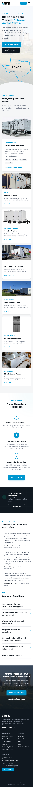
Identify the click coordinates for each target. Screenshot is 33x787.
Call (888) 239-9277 (16, 699)
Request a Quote (16, 693)
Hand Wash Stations (8, 749)
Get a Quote (8, 769)
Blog (19, 744)
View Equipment (16, 506)
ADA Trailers (5, 744)
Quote (23, 3)
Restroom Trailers (7, 736)
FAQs (19, 741)
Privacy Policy (11, 784)
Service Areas (22, 739)
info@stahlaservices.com (10, 760)
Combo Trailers (7, 741)
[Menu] (29, 3)
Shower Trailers (6, 739)
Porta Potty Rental (7, 747)
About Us (21, 736)
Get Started (16, 478)
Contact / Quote (23, 747)
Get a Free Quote (12, 44)
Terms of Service (20, 784)
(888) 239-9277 (11, 50)
